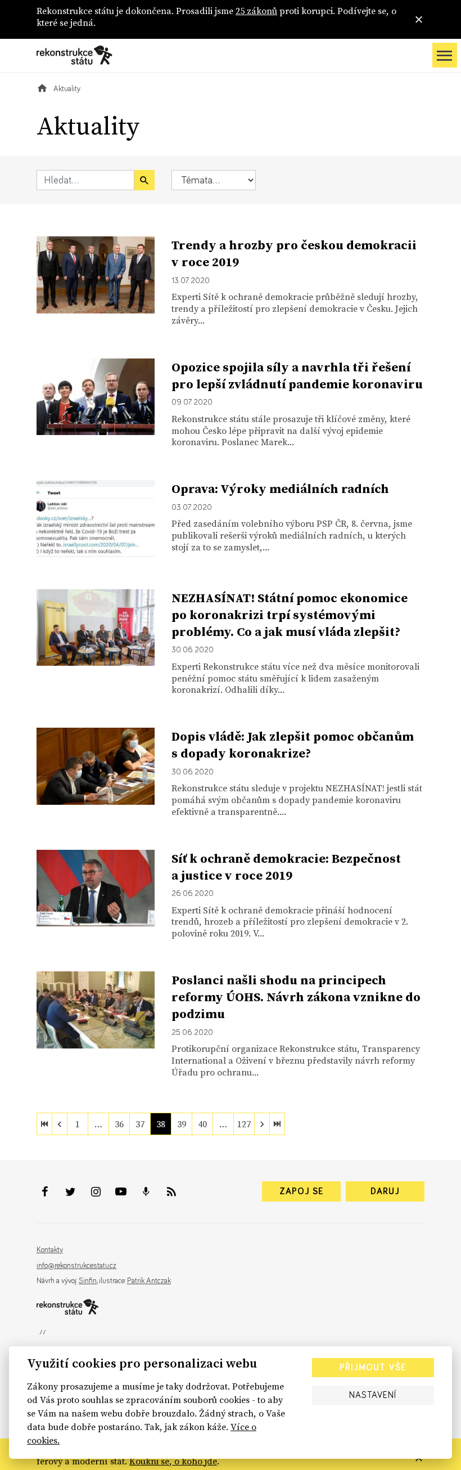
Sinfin (88, 1281)
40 (202, 1124)
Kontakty (50, 1250)
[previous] (59, 1124)
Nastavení (372, 1395)
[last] (277, 1124)
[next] (262, 1124)
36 (119, 1124)
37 (139, 1124)
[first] (44, 1124)
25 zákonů (256, 11)
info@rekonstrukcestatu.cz (76, 1266)
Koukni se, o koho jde (173, 1461)
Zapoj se (301, 1191)
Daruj (385, 1191)
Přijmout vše (373, 1367)
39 (181, 1124)
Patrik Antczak (149, 1281)
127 (244, 1124)
